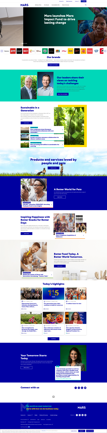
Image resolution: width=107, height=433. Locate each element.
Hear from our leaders (62, 94)
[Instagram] (80, 415)
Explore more (53, 167)
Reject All (81, 430)
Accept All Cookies (90, 430)
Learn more (20, 29)
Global (84, 1)
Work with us (26, 367)
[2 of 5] (22, 43)
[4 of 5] (25, 43)
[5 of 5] (26, 43)
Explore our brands (53, 64)
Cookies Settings (53, 415)
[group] (6, 51)
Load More (53, 338)
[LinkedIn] (83, 415)
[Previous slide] (2, 51)
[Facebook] (77, 415)
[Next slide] (105, 51)
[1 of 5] (21, 43)
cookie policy (43, 430)
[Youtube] (85, 415)
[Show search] (85, 5)
